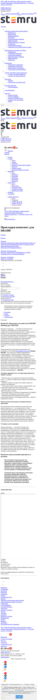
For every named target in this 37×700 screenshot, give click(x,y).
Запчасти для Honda (7, 259)
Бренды (3, 595)
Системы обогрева (6, 607)
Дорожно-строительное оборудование (12, 243)
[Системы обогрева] (18, 84)
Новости (3, 621)
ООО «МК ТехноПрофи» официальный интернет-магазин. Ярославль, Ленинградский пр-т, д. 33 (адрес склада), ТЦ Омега (17, 3)
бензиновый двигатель (23, 351)
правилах (15, 693)
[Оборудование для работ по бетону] (18, 49)
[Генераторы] (18, 61)
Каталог (6, 154)
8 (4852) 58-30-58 (6, 9)
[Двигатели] (18, 77)
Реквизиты (4, 594)
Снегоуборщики (11, 247)
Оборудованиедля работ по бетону (11, 602)
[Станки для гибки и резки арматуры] (18, 71)
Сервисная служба (8, 300)
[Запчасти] (18, 92)
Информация (5, 618)
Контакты (4, 646)
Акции (3, 619)
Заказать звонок (5, 142)
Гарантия (3, 615)
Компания (15, 174)
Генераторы (14, 244)
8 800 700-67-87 (5, 652)
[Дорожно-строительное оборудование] (18, 29)
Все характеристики (7, 281)
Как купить (15, 186)
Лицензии (4, 591)
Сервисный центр (6, 597)
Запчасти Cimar (5, 252)
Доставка (3, 613)
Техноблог (4, 623)
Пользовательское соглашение (10, 624)
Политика (4, 592)
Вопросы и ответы (6, 616)
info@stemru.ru (10, 219)
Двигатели (10, 246)
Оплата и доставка (6, 610)
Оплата (3, 611)
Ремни (22, 254)
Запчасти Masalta (15, 252)
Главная (6, 152)
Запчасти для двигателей (12, 254)
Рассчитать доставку (8, 296)
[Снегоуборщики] (18, 89)
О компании (4, 589)
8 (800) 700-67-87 (6, 8)
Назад (13, 160)
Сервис (14, 162)
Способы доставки (8, 295)
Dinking (3, 275)
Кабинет (10, 151)
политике (18, 691)
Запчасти (19, 247)
